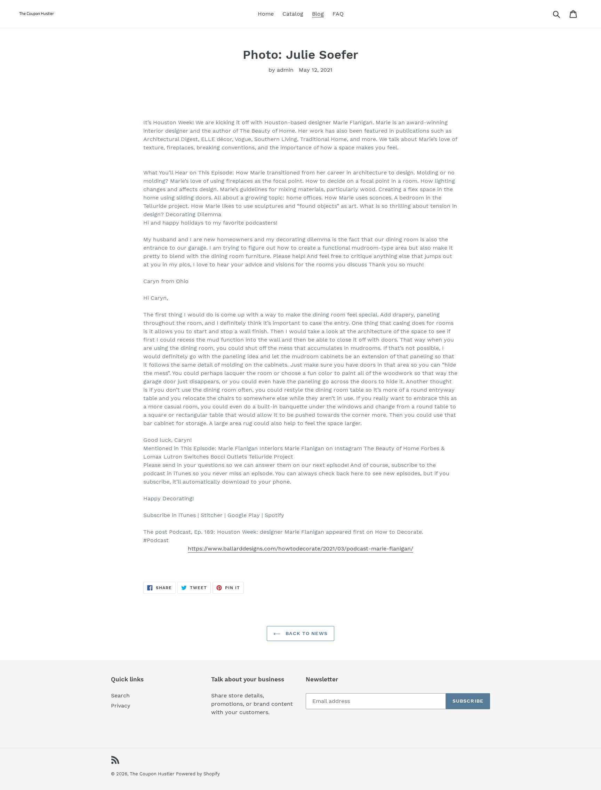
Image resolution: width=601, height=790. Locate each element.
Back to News (306, 633)
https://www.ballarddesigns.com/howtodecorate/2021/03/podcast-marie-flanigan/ (300, 548)
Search (120, 695)
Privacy (120, 705)
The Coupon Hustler (152, 773)
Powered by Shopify (198, 773)
